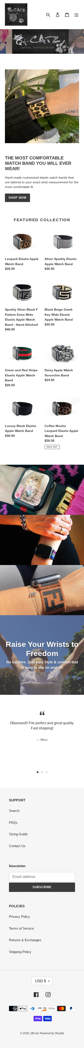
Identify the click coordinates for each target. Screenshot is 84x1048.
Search (14, 811)
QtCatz (34, 1033)
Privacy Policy (19, 916)
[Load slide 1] (37, 772)
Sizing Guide (18, 834)
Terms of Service (21, 928)
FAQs (13, 822)
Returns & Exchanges (25, 940)
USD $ (40, 981)
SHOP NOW (17, 197)
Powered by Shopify (52, 1033)
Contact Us (17, 846)
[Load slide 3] (46, 772)
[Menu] (76, 14)
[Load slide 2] (42, 772)
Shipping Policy (20, 952)
